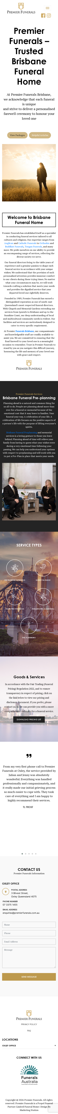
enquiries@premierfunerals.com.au (21, 912)
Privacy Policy (29, 1024)
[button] (22, 853)
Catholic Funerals (27, 243)
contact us (9, 706)
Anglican (8, 243)
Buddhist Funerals (14, 246)
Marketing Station (29, 1110)
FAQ (29, 1030)
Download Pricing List (29, 719)
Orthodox (44, 243)
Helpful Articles (40, 135)
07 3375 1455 (10, 904)
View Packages (17, 135)
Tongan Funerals (33, 246)
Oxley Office (9, 1045)
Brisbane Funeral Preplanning (21, 432)
